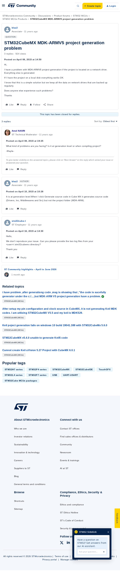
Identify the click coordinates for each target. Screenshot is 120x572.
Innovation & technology (27, 452)
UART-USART (70, 375)
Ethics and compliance (72, 504)
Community (66, 444)
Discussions (44, 15)
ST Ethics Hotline (69, 512)
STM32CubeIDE (84, 369)
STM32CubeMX (60, 369)
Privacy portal (49, 559)
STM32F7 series (38, 375)
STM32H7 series (14, 369)
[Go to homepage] (23, 410)
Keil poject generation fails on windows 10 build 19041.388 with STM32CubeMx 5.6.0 (54, 325)
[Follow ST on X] (61, 543)
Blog (16, 476)
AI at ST (64, 468)
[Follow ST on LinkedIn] (68, 543)
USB (54, 375)
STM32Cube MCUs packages (21, 380)
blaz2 (15, 27)
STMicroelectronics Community (18, 15)
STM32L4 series (14, 375)
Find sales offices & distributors (76, 436)
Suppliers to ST (22, 468)
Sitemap (18, 509)
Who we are (20, 428)
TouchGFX (105, 369)
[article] (60, 150)
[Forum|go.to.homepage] (22, 5)
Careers (18, 460)
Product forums (62, 15)
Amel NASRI (18, 131)
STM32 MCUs (80, 15)
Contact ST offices (70, 428)
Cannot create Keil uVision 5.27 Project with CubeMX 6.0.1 (38, 350)
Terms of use (61, 556)
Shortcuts (19, 501)
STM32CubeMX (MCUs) (14, 301)
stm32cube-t (19, 221)
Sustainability (21, 444)
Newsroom (65, 452)
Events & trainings (69, 460)
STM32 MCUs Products (14, 19)
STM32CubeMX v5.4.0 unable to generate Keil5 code (35, 337)
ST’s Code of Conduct (71, 520)
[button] (3, 6)
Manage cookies (69, 559)
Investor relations (23, 436)
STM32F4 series (38, 369)
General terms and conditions (29, 484)
